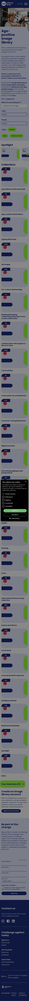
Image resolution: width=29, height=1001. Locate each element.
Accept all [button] (15, 510)
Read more (13, 490)
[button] (14, 518)
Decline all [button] (15, 514)
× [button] (25, 481)
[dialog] (14, 500)
